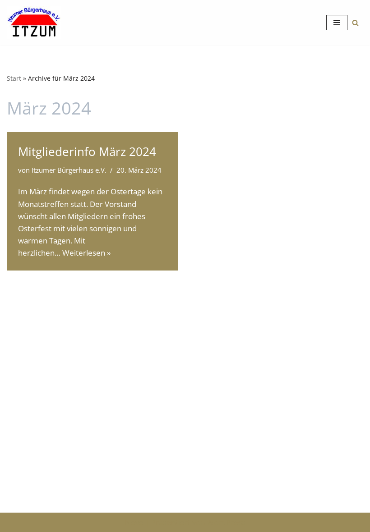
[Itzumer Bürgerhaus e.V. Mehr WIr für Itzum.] (34, 22)
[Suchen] (355, 22)
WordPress (226, 522)
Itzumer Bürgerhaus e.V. (69, 169)
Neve (134, 522)
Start (14, 78)
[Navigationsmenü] (336, 22)
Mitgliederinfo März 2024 (87, 151)
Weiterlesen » (86, 253)
